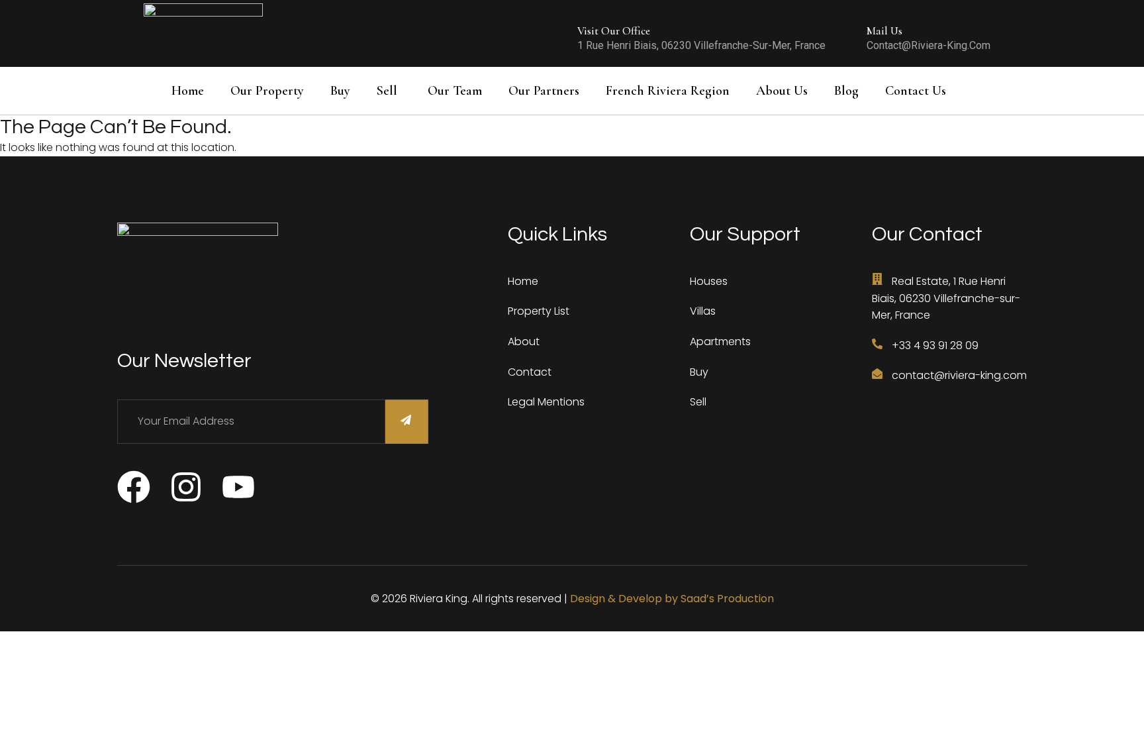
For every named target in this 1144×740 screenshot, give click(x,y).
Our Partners (543, 91)
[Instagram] (186, 486)
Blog (846, 91)
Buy (340, 91)
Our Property (267, 91)
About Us (782, 91)
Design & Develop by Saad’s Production (672, 598)
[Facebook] (133, 486)
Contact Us (915, 91)
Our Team (455, 91)
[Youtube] (238, 486)
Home (187, 91)
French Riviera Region (668, 91)
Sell (387, 91)
